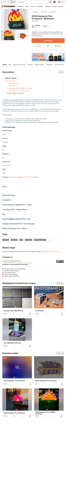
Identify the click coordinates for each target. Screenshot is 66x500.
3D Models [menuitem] (20, 6)
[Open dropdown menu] (63, 16)
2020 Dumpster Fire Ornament (14, 380)
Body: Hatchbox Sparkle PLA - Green (21, 88)
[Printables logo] (8, 6)
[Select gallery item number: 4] (18, 377)
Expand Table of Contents (15, 93)
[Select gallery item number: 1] (14, 377)
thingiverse (28, 240)
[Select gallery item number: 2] (48, 409)
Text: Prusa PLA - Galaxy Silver (18, 90)
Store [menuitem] (27, 6)
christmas (5, 240)
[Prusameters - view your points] (54, 2)
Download (49, 40)
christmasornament (40, 240)
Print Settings (11, 81)
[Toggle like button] (5, 314)
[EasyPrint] (50, 1)
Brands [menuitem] (54, 6)
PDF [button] (61, 72)
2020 (21, 240)
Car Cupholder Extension (12, 343)
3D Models (35, 11)
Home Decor (53, 11)
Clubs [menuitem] (32, 6)
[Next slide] (27, 35)
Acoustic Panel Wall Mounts (13, 310)
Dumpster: (12, 86)
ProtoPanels (39, 310)
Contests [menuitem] (47, 6)
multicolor (14, 240)
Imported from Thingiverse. (50, 251)
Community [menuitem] (39, 6)
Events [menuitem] (61, 6)
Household (44, 11)
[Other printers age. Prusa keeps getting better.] (48, 57)
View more (60, 283)
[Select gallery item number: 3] (17, 377)
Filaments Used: (14, 83)
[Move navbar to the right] (63, 6)
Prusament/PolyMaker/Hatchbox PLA (21, 177)
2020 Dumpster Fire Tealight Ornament (45, 413)
